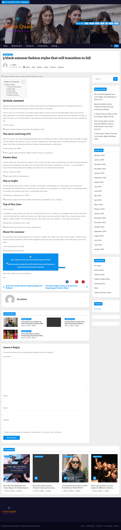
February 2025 (99, 209)
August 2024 (98, 236)
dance (102, 23)
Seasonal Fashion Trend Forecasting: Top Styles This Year (31, 335)
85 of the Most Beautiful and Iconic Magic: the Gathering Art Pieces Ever (105, 97)
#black (28, 67)
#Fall (33, 67)
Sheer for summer (13, 95)
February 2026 (99, 155)
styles (97, 23)
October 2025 (99, 173)
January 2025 (99, 213)
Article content (10, 84)
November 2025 (100, 169)
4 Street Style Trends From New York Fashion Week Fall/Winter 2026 (75, 323)
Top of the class (13, 93)
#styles (46, 67)
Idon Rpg (97, 309)
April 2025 (98, 200)
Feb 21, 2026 (69, 325)
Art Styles (97, 266)
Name (6, 396)
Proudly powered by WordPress (10, 526)
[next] (61, 267)
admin (14, 65)
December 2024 (100, 218)
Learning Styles (99, 283)
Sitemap (54, 46)
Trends (111, 23)
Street (116, 23)
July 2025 (97, 187)
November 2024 (100, 222)
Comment (7, 357)
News (96, 288)
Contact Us (30, 46)
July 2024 (97, 240)
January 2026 (99, 160)
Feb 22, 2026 (25, 325)
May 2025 (97, 196)
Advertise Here (17, 46)
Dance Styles (99, 270)
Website (6, 420)
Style (86, 23)
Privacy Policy (42, 46)
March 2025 (98, 204)
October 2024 (99, 227)
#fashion (39, 67)
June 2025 (98, 191)
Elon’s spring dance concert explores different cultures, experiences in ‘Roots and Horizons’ (102, 489)
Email (5, 408)
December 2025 (100, 164)
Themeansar (36, 526)
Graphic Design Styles (102, 279)
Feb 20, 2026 (25, 337)
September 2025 (100, 178)
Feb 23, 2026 (10, 491)
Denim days (11, 89)
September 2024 (100, 231)
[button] (111, 46)
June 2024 (98, 245)
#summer (53, 67)
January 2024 (99, 249)
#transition (61, 67)
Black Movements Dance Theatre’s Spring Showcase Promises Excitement (103, 106)
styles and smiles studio (102, 292)
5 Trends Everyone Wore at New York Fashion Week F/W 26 (32, 323)
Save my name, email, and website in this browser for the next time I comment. (33, 432)
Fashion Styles (8, 54)
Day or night (11, 91)
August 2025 (98, 182)
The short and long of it (14, 87)
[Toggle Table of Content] (22, 82)
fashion (92, 23)
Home (5, 46)
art (106, 23)
